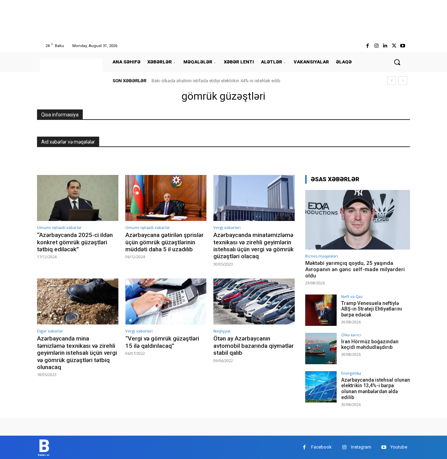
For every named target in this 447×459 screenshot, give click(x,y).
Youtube (398, 447)
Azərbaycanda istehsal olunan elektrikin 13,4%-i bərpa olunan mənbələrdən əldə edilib (375, 388)
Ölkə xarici (351, 335)
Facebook (321, 447)
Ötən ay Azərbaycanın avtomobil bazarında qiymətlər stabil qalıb (253, 345)
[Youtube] (402, 45)
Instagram (361, 447)
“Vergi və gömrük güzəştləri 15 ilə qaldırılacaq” (162, 342)
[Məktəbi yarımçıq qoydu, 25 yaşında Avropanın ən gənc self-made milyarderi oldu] (357, 220)
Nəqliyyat (221, 331)
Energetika (351, 373)
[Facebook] (367, 45)
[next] (402, 80)
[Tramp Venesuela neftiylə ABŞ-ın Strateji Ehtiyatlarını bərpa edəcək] (321, 310)
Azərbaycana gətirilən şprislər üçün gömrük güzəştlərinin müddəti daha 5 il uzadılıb (164, 242)
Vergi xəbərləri (227, 227)
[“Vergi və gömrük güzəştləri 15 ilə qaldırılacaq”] (166, 301)
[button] (397, 62)
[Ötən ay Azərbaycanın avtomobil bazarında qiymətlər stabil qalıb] (254, 301)
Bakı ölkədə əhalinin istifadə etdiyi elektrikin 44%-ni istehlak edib (216, 80)
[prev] (391, 80)
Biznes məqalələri (321, 256)
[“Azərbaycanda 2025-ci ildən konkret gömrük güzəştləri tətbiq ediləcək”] (77, 198)
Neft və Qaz (352, 296)
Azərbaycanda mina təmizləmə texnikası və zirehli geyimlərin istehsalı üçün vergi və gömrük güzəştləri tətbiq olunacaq (77, 352)
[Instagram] (376, 45)
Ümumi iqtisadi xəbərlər (59, 227)
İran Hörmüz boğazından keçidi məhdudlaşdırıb (369, 344)
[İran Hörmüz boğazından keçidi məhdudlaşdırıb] (321, 348)
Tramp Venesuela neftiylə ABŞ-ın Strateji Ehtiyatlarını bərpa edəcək (371, 309)
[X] (394, 45)
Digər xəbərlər (50, 331)
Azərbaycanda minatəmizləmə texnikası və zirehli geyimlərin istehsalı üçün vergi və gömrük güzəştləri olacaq (253, 245)
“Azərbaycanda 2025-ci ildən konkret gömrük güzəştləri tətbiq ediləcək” (75, 242)
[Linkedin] (385, 45)
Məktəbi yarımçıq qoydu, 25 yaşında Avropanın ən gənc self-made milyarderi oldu (355, 269)
